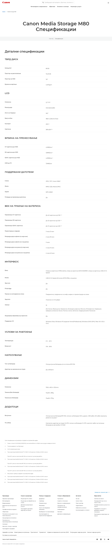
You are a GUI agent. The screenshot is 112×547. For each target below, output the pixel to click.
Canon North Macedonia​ (9, 539)
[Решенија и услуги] (82, 6)
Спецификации (59, 38)
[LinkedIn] (100, 539)
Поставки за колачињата (9, 535)
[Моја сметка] (108, 3)
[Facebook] (97, 539)
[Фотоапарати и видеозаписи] (48, 6)
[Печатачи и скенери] (69, 6)
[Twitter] (104, 539)
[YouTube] (108, 539)
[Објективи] (55, 6)
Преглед (51, 38)
